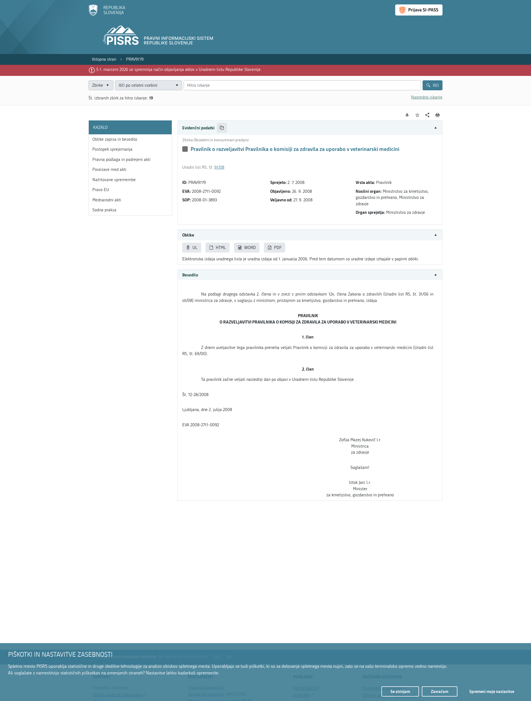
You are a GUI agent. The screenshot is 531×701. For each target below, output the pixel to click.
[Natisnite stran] (438, 115)
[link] (103, 59)
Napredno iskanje (426, 97)
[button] (310, 127)
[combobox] (148, 85)
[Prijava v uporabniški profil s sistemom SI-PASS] (418, 10)
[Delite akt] (427, 115)
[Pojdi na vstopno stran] (106, 14)
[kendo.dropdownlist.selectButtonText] (177, 85)
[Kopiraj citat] (222, 128)
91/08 (219, 167)
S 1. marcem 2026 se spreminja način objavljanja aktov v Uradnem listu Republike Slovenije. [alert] (179, 69)
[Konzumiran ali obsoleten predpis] (185, 149)
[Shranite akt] (417, 115)
